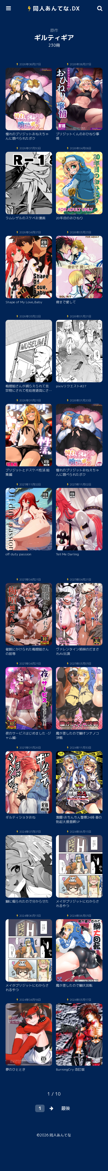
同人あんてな (60, 1135)
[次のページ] (51, 1108)
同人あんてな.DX (56, 8)
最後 (65, 1108)
